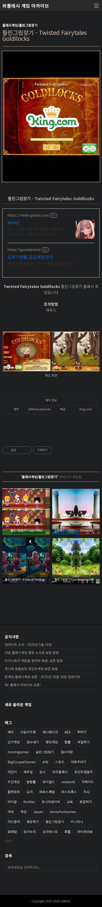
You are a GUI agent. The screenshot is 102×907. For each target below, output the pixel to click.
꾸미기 (81, 732)
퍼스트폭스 (69, 791)
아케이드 (88, 781)
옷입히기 (85, 801)
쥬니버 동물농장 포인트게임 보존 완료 (31, 668)
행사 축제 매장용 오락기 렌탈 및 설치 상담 (40, 263)
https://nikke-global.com (27, 215)
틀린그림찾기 (55, 821)
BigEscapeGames (22, 761)
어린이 (12, 771)
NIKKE (13, 222)
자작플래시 (60, 771)
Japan (38, 811)
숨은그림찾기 (45, 752)
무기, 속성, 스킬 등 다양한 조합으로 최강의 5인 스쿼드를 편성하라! (35, 231)
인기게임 (14, 742)
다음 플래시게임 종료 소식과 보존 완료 (32, 652)
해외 (11, 732)
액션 (23, 811)
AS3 (67, 732)
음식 (42, 771)
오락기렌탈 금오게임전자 (30, 257)
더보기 (9, 841)
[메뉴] (96, 5)
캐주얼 (28, 771)
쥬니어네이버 (51, 801)
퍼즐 (68, 831)
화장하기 (33, 821)
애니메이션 (50, 732)
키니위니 (77, 821)
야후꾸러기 (78, 761)
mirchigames (18, 752)
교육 (70, 801)
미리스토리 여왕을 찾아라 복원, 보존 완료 (34, 660)
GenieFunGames (63, 811)
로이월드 (48, 781)
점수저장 (67, 752)
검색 (92, 867)
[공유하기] (20, 450)
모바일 (12, 831)
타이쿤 (12, 801)
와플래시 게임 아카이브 (25, 5)
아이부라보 (85, 831)
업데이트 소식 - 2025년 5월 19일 (28, 644)
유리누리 (29, 831)
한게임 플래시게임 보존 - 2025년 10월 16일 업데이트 (42, 676)
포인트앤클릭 (83, 771)
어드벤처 (14, 821)
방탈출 (31, 781)
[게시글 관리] (26, 450)
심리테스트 (50, 831)
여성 (11, 811)
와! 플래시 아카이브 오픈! (23, 684)
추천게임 (14, 781)
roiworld (68, 781)
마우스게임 (47, 791)
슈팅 (45, 761)
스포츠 (59, 761)
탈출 (68, 742)
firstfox (29, 801)
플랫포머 (14, 791)
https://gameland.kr (23, 250)
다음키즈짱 (28, 732)
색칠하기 (83, 742)
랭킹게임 (52, 742)
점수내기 (33, 742)
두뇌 (86, 791)
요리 (30, 791)
